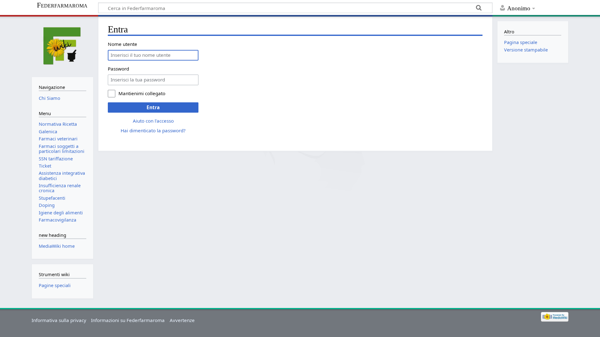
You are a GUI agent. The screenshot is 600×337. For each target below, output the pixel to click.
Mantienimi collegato (141, 93)
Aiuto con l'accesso (153, 121)
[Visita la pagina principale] (62, 46)
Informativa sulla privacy (59, 320)
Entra (153, 107)
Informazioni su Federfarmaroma (128, 320)
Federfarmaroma (62, 5)
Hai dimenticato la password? (153, 130)
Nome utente (122, 44)
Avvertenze (182, 320)
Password (118, 69)
